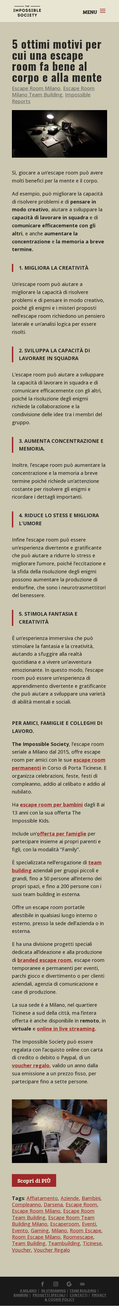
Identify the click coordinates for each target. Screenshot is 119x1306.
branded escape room (44, 960)
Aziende (70, 1198)
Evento (20, 1230)
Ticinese (92, 1243)
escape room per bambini (51, 804)
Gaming (40, 1230)
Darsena (53, 1204)
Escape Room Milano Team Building (53, 91)
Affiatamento (42, 1198)
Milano (59, 1230)
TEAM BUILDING (82, 1290)
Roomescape (78, 1237)
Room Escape (85, 1230)
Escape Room (81, 1204)
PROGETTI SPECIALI (49, 1295)
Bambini (91, 1198)
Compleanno (26, 1204)
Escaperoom (64, 1224)
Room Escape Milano (36, 1237)
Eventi (89, 1224)
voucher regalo (31, 1065)
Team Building (28, 1243)
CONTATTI (78, 1295)
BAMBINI (21, 1295)
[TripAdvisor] (82, 1284)
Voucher (21, 1250)
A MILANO (28, 1290)
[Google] (68, 1284)
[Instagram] (55, 1284)
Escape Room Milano (36, 88)
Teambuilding (64, 1243)
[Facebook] (42, 1284)
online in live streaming (66, 1028)
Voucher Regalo (52, 1250)
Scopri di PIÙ (34, 1180)
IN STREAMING (53, 1290)
